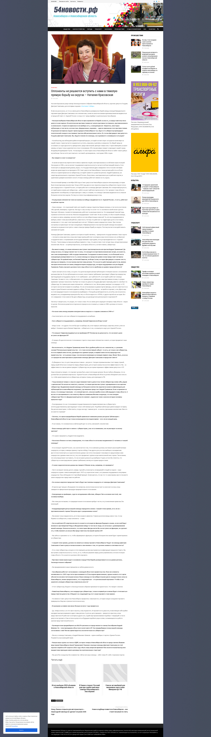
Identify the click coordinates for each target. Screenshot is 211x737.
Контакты (73, 1)
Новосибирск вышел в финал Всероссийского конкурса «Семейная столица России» (149, 295)
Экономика (108, 29)
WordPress (98, 734)
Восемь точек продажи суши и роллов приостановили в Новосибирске (149, 42)
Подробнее (15, 726)
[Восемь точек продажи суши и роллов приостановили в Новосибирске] (136, 40)
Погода (89, 29)
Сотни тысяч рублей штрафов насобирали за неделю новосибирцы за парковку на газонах (149, 69)
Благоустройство (79, 29)
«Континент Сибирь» (87, 106)
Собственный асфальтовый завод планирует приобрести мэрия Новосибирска (150, 230)
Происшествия (119, 29)
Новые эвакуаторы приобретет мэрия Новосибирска (148, 284)
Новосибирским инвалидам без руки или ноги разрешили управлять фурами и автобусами (150, 242)
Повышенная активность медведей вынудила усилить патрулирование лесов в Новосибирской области (150, 56)
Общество (66, 29)
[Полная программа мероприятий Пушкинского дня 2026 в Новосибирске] (136, 197)
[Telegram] (157, 1)
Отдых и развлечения (134, 29)
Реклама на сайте (64, 1)
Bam (104, 734)
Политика (152, 29)
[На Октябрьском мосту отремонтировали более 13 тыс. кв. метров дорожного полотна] (136, 252)
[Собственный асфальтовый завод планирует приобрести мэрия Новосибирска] (136, 227)
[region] (21, 723)
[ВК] (154, 1)
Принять (21, 730)
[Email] (159, 1)
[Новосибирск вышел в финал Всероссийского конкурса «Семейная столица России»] (136, 293)
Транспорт (98, 29)
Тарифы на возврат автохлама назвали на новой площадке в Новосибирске (151, 273)
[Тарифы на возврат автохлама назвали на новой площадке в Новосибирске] (136, 272)
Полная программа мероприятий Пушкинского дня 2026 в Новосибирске (150, 199)
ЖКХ (144, 29)
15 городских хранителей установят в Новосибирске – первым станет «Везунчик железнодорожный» (150, 187)
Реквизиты (80, 1)
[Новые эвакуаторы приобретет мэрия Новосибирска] (136, 282)
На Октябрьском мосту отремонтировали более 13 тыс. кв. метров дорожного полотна (150, 255)
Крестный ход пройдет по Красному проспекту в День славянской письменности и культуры (151, 210)
